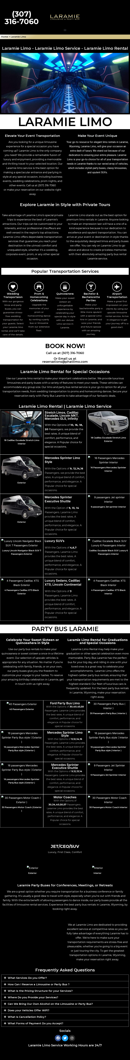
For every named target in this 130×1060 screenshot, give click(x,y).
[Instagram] (72, 1038)
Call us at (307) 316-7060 (65, 353)
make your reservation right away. (97, 959)
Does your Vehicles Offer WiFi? (28, 1010)
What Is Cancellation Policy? (27, 1016)
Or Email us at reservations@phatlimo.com (65, 360)
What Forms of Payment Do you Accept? (35, 1023)
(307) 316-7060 (47, 185)
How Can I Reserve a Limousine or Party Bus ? (38, 984)
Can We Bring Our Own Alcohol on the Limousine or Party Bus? (50, 1003)
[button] (65, 30)
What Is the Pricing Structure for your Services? (40, 990)
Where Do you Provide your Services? (33, 997)
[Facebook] (58, 1038)
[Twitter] (65, 1038)
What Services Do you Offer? (27, 977)
